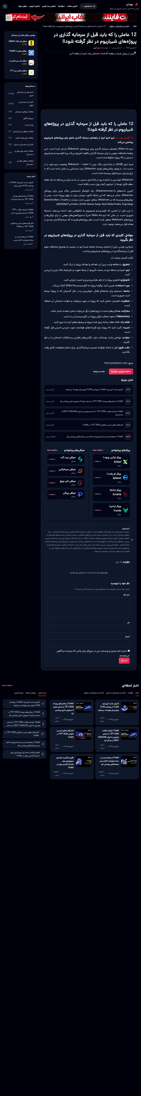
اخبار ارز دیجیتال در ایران (116, 692)
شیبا (129, 129)
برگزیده (130, 692)
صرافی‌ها (61, 6)
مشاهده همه (98, 450)
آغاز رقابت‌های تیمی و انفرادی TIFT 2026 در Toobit (103, 424)
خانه (135, 26)
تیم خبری (96, 47)
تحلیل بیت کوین (49, 6)
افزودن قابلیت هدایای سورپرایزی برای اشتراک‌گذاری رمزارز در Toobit (65, 762)
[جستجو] (5, 6)
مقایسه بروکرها (99, 371)
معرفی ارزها (23, 6)
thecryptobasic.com (115, 363)
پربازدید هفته (30, 692)
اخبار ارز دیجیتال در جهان (119, 26)
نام (129, 622)
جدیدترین (42, 692)
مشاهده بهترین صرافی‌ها (121, 371)
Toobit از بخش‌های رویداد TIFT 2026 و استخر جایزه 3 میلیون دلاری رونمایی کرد (91, 401)
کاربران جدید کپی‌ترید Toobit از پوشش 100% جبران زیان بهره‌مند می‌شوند (94, 389)
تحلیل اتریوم (34, 6)
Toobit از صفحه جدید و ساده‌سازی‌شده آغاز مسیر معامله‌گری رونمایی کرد (95, 436)
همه (137, 692)
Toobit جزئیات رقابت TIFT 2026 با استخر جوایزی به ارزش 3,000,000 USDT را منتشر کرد (92, 413)
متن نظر (126, 594)
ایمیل (127, 636)
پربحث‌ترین (18, 692)
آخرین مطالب (72, 6)
